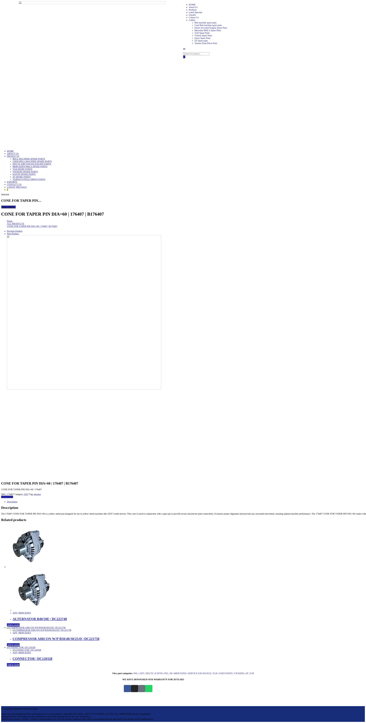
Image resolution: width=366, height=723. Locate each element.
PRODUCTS (13, 156)
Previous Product (14, 231)
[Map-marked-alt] (141, 688)
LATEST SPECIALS (17, 187)
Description (12, 502)
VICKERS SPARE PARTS (25, 171)
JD (171, 673)
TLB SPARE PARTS (22, 169)
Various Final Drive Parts (205, 43)
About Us (193, 7)
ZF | (248, 673)
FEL (166, 673)
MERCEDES (24, 613)
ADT (26, 494)
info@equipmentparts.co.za (257, 691)
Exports (192, 15)
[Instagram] (134, 688)
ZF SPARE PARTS (22, 177)
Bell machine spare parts (205, 22)
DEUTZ (149, 673)
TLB (215, 673)
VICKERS (239, 673)
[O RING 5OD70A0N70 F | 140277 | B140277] (84, 388)
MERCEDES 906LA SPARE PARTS (30, 166)
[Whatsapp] (148, 688)
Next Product (13, 233)
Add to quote (7, 497)
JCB (252, 673)
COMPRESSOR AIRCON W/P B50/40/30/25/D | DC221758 (56, 639)
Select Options (8, 207)
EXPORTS (12, 182)
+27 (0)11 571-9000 (258, 686)
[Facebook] (127, 688)
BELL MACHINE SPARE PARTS (29, 159)
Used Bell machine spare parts (208, 25)
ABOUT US (13, 153)
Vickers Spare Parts (203, 35)
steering (37, 494)
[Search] (184, 56)
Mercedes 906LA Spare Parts (207, 30)
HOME (10, 151)
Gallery (192, 20)
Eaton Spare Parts (202, 38)
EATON (159, 673)
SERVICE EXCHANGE (199, 673)
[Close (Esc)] (363, 3)
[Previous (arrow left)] (5, 361)
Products (193, 10)
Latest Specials (195, 12)
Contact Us (194, 17)
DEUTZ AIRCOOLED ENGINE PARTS (32, 164)
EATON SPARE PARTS (24, 174)
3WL (135, 673)
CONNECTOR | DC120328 (32, 659)
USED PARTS (225, 673)
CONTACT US (14, 184)
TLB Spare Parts (202, 33)
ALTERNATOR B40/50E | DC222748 (40, 619)
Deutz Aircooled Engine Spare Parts (210, 28)
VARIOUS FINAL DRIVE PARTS (29, 179)
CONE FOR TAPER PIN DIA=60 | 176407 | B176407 (32, 226)
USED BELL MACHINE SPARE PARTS (32, 161)
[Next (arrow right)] (361, 361)
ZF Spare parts (201, 40)
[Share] (356, 3)
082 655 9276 (256, 688)
